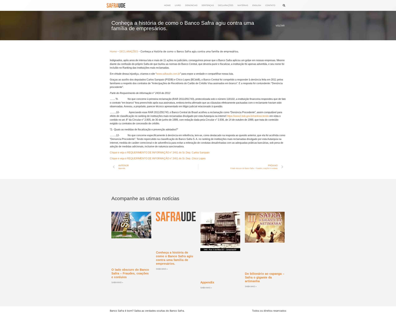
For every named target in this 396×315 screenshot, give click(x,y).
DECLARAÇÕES (225, 5)
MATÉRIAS (242, 5)
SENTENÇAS (208, 5)
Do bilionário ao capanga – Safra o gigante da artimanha (264, 277)
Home (113, 51)
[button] (283, 5)
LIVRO (178, 5)
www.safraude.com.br (168, 73)
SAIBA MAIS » (117, 282)
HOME (167, 5)
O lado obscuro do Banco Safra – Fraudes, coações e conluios (130, 273)
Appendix (207, 282)
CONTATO (270, 5)
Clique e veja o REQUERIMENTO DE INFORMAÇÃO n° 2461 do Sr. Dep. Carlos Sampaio (159, 152)
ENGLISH (256, 5)
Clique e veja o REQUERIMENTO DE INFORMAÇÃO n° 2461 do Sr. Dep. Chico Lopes (158, 158)
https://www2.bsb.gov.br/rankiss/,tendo (248, 116)
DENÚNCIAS (191, 5)
